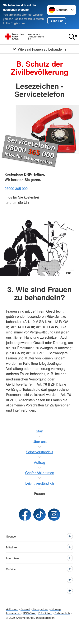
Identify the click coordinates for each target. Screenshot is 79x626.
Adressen (12, 609)
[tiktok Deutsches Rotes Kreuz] (39, 514)
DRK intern (45, 613)
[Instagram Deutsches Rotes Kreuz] (54, 514)
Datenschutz (62, 613)
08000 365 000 (16, 188)
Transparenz (40, 609)
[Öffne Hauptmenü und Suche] (72, 36)
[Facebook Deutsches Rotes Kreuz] (25, 514)
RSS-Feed (29, 613)
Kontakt (25, 609)
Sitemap (55, 609)
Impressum (13, 613)
